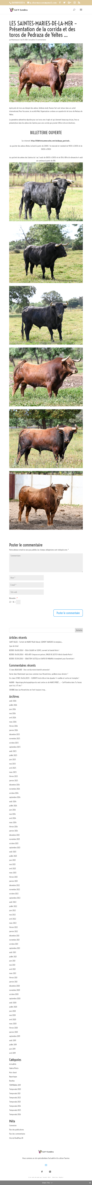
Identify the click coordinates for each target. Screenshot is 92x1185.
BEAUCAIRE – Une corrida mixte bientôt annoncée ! (32, 669)
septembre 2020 (14, 998)
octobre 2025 (14, 743)
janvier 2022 (13, 931)
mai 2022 (12, 914)
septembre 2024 (14, 797)
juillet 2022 (13, 906)
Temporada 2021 (14, 1093)
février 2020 (13, 1028)
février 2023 (13, 877)
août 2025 (12, 751)
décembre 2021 (14, 935)
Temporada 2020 (15, 1089)
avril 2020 (12, 1019)
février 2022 (13, 927)
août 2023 (12, 851)
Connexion (12, 1125)
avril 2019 (12, 1053)
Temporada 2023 (15, 1102)
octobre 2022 (14, 893)
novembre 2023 (14, 839)
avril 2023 (12, 868)
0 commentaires (41, 40)
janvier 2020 (13, 1032)
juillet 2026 (13, 705)
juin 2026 (12, 709)
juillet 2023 (13, 856)
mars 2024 (12, 822)
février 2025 (13, 776)
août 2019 (12, 1040)
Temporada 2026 (15, 1114)
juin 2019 (12, 1049)
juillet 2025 (13, 755)
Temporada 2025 (15, 1110)
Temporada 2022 (15, 1097)
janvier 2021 (13, 981)
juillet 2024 (13, 805)
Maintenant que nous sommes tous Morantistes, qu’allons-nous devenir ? (43, 674)
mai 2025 (12, 764)
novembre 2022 (14, 889)
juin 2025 (12, 759)
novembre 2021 (14, 940)
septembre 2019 (14, 1036)
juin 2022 (12, 910)
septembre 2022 (14, 898)
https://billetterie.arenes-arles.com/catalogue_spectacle (50, 141)
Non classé (12, 1072)
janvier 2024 (13, 831)
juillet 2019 (13, 1044)
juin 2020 (12, 1011)
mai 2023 (12, 864)
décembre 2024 (14, 784)
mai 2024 (12, 814)
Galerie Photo (13, 1068)
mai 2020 (12, 1015)
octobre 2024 (14, 793)
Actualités (32, 40)
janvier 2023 (13, 881)
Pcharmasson (15, 40)
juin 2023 (12, 860)
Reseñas (12, 1081)
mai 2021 (12, 965)
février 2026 (13, 726)
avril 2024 (12, 818)
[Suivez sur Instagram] (50, 1172)
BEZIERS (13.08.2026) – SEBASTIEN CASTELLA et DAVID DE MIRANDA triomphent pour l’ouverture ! (41, 658)
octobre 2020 (14, 994)
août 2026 (12, 701)
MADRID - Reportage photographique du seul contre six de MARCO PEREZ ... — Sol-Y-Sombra (40, 682)
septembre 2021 (14, 948)
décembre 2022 (14, 885)
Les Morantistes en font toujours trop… (32, 690)
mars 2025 (12, 772)
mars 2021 (12, 973)
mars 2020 (12, 1023)
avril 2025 (12, 768)
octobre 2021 (13, 944)
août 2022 (12, 902)
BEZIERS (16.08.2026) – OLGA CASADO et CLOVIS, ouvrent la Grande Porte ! (34, 650)
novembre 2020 (14, 990)
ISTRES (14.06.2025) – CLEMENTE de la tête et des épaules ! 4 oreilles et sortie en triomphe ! (47, 678)
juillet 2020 (13, 1007)
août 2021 (12, 952)
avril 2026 (12, 717)
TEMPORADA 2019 (15, 1085)
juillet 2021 (13, 956)
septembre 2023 (14, 847)
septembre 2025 (14, 747)
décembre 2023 (14, 835)
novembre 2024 (14, 789)
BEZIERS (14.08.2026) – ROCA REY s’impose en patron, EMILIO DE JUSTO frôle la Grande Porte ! (40, 654)
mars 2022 (12, 923)
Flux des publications (16, 1129)
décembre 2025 (14, 734)
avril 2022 (12, 919)
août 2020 (12, 1002)
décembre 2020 (14, 986)
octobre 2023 (13, 843)
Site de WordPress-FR (16, 1138)
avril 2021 (12, 969)
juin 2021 (12, 961)
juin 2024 (12, 810)
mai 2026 (12, 713)
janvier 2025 (13, 780)
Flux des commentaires (17, 1134)
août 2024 (12, 801)
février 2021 (13, 977)
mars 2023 (12, 872)
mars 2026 (12, 722)
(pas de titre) (14, 646)
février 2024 (13, 826)
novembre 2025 (14, 738)
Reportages (13, 1076)
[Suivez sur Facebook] (42, 1172)
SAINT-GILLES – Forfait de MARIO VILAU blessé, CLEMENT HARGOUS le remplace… (36, 642)
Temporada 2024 (15, 1106)
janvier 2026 (13, 730)
